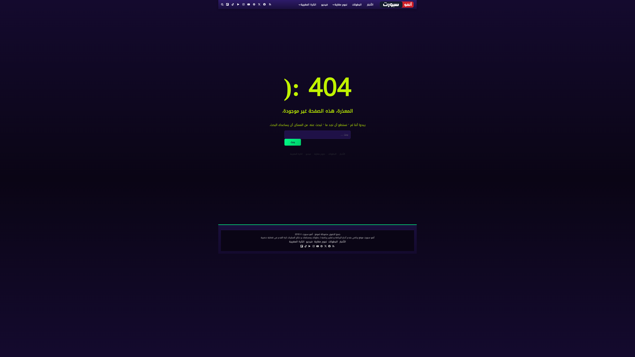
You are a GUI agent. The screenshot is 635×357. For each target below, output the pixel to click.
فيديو (324, 4)
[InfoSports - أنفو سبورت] (396, 4)
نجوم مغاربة (341, 4)
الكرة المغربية (308, 4)
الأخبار (370, 4)
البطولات (357, 4)
